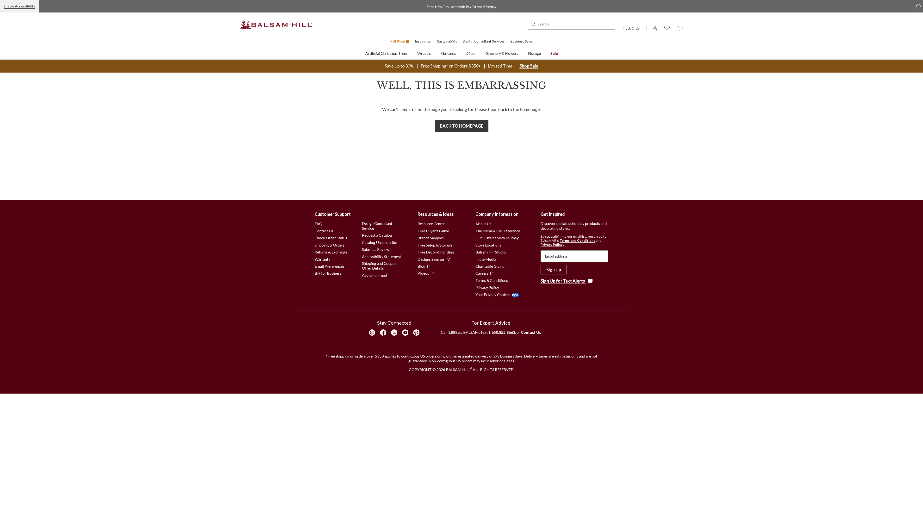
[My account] (655, 28)
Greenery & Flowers (502, 53)
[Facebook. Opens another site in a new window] (383, 332)
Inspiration (423, 41)
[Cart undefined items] (680, 28)
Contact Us (324, 231)
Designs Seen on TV (434, 259)
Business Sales (522, 41)
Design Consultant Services (484, 41)
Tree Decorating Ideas (436, 252)
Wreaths (424, 53)
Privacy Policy (487, 287)
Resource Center (431, 223)
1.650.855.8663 (501, 332)
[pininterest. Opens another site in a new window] (416, 332)
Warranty (322, 259)
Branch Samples (431, 237)
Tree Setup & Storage (435, 245)
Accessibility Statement (381, 256)
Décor (471, 53)
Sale (554, 53)
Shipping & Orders (330, 245)
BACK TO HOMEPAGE (461, 126)
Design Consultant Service (377, 225)
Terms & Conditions (491, 280)
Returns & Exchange (331, 252)
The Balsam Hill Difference (497, 231)
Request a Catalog (377, 235)
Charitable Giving (490, 266)
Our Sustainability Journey (497, 237)
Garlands (448, 53)
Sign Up (553, 269)
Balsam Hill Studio (490, 252)
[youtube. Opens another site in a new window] (405, 332)
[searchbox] (571, 24)
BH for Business (328, 273)
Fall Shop (397, 41)
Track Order (632, 28)
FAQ (318, 223)
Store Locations (488, 245)
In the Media (485, 259)
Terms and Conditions (577, 240)
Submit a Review (375, 249)
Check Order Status (331, 237)
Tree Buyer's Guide (433, 231)
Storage (534, 53)
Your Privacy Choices (492, 294)
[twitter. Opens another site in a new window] (394, 332)
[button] (533, 23)
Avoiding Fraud (374, 275)
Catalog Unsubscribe (379, 242)
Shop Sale (528, 65)
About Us (483, 223)
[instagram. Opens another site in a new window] (372, 332)
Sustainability (447, 41)
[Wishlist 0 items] (667, 28)
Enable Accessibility (19, 6)
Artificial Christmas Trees (386, 53)
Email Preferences (329, 266)
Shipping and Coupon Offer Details (379, 265)
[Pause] (918, 6)
